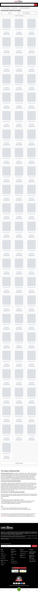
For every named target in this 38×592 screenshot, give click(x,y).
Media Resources (14, 561)
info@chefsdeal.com (32, 561)
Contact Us (2, 553)
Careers (12, 559)
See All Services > (23, 557)
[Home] (1, 8)
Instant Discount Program (24, 551)
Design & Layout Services (22, 555)
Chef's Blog (13, 557)
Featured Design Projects (13, 552)
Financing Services (23, 553)
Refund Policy (3, 558)
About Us (2, 551)
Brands (12, 555)
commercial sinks (4, 516)
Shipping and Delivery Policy (4, 561)
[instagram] (22, 574)
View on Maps (31, 553)
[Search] (35, 5)
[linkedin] (20, 574)
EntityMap (2, 564)
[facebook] (15, 574)
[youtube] (17, 574)
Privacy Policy (3, 556)
